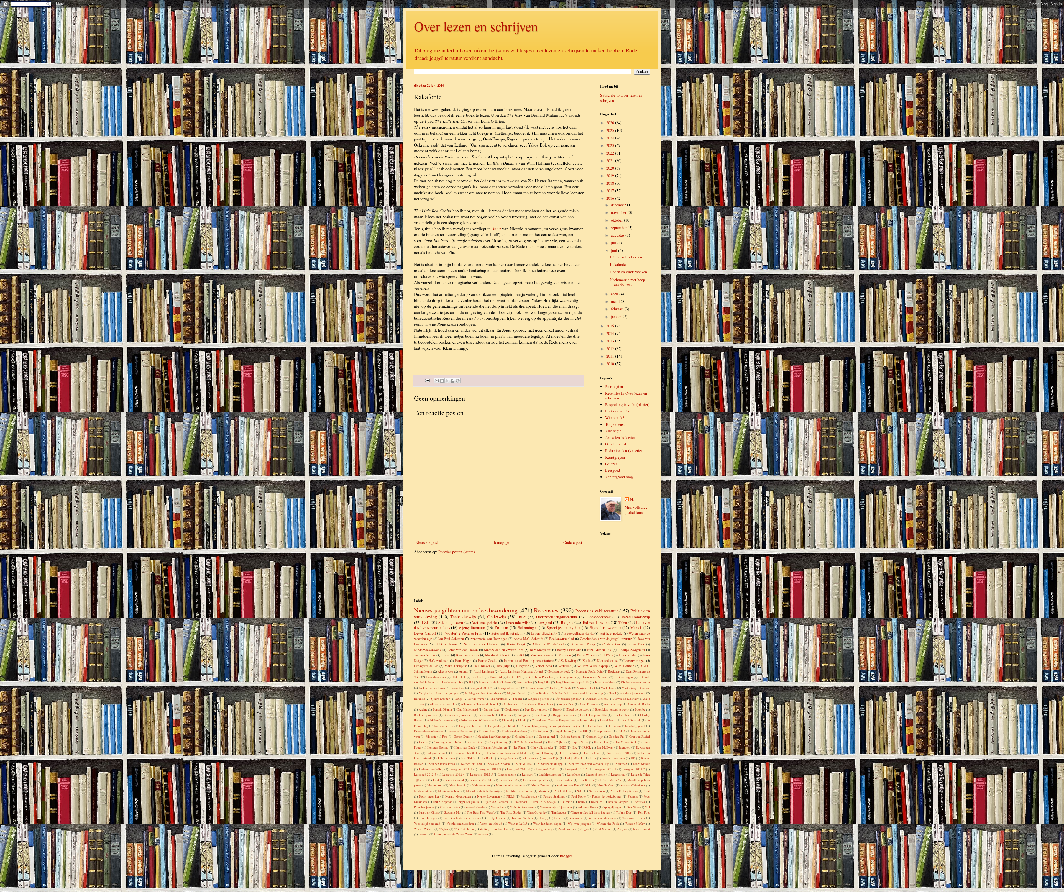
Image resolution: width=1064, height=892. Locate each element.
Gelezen (611, 463)
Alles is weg (445, 671)
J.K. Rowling (567, 660)
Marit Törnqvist (455, 665)
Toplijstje (503, 665)
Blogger (566, 855)
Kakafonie (618, 264)
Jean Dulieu (524, 682)
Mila (588, 785)
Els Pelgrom (541, 731)
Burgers (567, 622)
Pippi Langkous (468, 801)
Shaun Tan (498, 807)
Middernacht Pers (568, 785)
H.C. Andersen (439, 660)
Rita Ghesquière (450, 807)
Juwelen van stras (613, 758)
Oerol (612, 693)
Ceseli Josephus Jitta (593, 715)
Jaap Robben (592, 753)
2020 (610, 168)
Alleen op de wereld (443, 704)
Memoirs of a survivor (511, 785)
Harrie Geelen (488, 660)
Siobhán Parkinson (522, 807)
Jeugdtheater (508, 758)
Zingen (584, 829)
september (619, 227)
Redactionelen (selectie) (623, 450)
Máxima (543, 791)
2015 (610, 326)
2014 (610, 333)
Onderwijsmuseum (633, 693)
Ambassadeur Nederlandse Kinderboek (528, 704)
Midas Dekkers (541, 785)
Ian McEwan (605, 747)
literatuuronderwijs (635, 616)
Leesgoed (612, 470)
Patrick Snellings (554, 796)
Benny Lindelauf (569, 649)
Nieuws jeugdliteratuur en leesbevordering (466, 610)
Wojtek (443, 829)
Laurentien (457, 688)
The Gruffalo (498, 698)
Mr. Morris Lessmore (519, 791)
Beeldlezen (512, 709)
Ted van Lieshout (596, 622)
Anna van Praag (583, 644)
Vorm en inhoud (491, 823)
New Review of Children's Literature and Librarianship (568, 693)
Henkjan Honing (438, 747)
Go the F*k (514, 677)
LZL (425, 622)
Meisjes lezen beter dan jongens (439, 693)
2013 (610, 341)
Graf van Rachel (639, 736)
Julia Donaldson (605, 682)
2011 (610, 356)
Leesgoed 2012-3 (425, 774)
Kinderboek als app (550, 764)
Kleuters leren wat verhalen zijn (589, 764)
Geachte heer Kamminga (494, 736)
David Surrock (631, 720)
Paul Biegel (481, 665)
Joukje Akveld (574, 758)
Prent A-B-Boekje (544, 801)
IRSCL (586, 747)
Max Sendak (457, 785)
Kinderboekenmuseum (635, 682)
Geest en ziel (547, 736)
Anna (496, 228)
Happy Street (579, 742)
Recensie (419, 698)
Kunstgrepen (615, 457)
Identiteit (624, 747)
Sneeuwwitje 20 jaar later (556, 807)
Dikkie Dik (458, 677)
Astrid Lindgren (484, 671)
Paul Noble (578, 796)
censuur (424, 834)
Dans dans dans (436, 677)
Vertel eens (543, 665)
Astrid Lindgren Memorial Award (521, 671)
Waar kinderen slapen (547, 823)
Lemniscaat (618, 774)
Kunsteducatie (607, 660)
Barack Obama (442, 709)
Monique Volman (449, 791)
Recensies (546, 610)
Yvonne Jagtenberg (540, 829)
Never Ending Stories (624, 791)
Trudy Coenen (496, 818)
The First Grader (511, 812)
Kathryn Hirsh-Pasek (442, 764)
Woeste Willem (423, 829)
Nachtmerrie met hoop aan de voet (627, 282)
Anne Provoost (588, 704)
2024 (610, 137)
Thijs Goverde (536, 812)
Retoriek (640, 801)
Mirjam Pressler (517, 693)
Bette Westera (587, 655)
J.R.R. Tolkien (569, 753)
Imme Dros (636, 644)
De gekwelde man (470, 726)
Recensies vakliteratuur (596, 611)
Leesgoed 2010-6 (426, 665)
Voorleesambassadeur (460, 823)
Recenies (596, 801)
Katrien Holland (471, 764)
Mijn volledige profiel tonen (636, 509)
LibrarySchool (535, 688)
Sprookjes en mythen (563, 627)
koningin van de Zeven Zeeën (453, 834)
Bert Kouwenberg (536, 709)
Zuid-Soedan (603, 829)
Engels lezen (562, 731)
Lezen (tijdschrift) (544, 633)
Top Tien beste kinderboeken (462, 818)
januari (617, 316)
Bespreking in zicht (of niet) (627, 404)
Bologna (522, 715)
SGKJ (520, 655)
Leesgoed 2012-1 (605, 769)
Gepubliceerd (615, 444)
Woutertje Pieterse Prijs (463, 633)
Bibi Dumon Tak (599, 649)
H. (632, 500)
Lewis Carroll (425, 633)
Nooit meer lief (429, 796)
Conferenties (611, 644)
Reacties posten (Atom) (456, 551)
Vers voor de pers (633, 818)
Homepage (500, 542)
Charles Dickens (623, 715)
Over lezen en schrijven (476, 26)
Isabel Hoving (544, 753)
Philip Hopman (442, 801)
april (615, 293)
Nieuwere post (426, 542)
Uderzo (558, 818)
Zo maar (501, 627)
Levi (436, 780)
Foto (445, 736)
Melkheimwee (481, 785)
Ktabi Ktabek (641, 764)
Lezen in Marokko (481, 780)
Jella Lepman (446, 758)
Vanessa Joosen (541, 655)
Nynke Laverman (488, 796)
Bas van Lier (492, 709)
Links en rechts (617, 411)
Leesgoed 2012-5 (481, 774)
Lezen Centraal (454, 780)
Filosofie (431, 736)
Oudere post (572, 542)
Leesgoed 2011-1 (460, 769)
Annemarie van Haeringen (489, 638)
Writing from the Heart (494, 829)
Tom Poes (644, 812)
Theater (517, 698)
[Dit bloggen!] (442, 380)
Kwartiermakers (467, 655)
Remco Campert (618, 801)
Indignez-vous (435, 753)
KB (633, 758)
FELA (621, 731)
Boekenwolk (487, 715)
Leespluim (573, 774)
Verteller (564, 665)
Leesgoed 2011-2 (481, 688)
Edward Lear (487, 731)
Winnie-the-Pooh (608, 823)
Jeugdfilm (544, 682)
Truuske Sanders (522, 818)
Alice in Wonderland (548, 644)
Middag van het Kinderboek (483, 693)
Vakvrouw (576, 818)
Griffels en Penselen (540, 677)
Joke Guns (529, 758)
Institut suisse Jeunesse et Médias (508, 753)
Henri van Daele (464, 747)
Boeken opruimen (425, 715)
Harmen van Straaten (595, 677)
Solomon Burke (588, 807)
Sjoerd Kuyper (440, 698)
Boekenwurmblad (561, 638)
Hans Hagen (463, 660)
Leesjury (527, 774)
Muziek (636, 627)
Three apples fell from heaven (590, 812)
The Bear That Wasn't (481, 812)
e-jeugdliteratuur (472, 627)
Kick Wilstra (524, 764)
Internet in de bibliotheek (495, 682)
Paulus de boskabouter (607, 796)
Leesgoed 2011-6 (576, 769)
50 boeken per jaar (568, 698)
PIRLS (510, 796)
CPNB (608, 655)
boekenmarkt (641, 829)
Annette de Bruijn (638, 704)
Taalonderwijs (463, 616)
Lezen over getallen (536, 780)
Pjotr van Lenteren (497, 801)
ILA (574, 747)
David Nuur (608, 720)
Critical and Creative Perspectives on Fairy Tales (563, 720)
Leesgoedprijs (507, 774)
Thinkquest (558, 812)
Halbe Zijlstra (557, 742)
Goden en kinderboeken (628, 272)
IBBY (521, 616)
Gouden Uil (616, 736)
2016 (610, 198)
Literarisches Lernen (626, 257)
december (619, 204)
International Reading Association (528, 660)
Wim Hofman (624, 665)
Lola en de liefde (611, 780)
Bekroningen (528, 627)
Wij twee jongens (579, 823)
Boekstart (614, 671)
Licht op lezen (445, 644)
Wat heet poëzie (484, 622)
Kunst (445, 655)
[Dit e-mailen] (436, 380)
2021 (610, 160)
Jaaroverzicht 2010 (619, 753)
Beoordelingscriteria (579, 633)
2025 (610, 130)
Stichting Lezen (450, 622)
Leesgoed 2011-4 (518, 769)
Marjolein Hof (586, 688)
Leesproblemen (595, 774)
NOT (580, 791)
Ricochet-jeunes (424, 807)
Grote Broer (476, 742)
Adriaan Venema (597, 698)
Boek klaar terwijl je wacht (612, 709)
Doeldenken (594, 726)
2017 (610, 190)
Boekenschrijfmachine (458, 715)
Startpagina (614, 386)
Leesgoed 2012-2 (633, 769)
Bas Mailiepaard (467, 709)
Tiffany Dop (624, 812)
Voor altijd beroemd (427, 823)
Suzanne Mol (452, 812)
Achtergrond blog (619, 477)
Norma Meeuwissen (458, 796)
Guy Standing (499, 742)
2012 (610, 348)
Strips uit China (429, 812)
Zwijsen (622, 829)
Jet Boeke (488, 758)
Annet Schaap (613, 704)
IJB (471, 682)
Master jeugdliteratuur (636, 688)
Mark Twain (608, 688)
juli (614, 242)
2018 (610, 183)
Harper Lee (601, 742)
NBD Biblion (562, 791)
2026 (610, 122)
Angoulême (566, 704)
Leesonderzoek (599, 616)
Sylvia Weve (476, 698)
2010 (610, 363)
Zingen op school (539, 698)
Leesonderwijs (517, 622)
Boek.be (640, 709)
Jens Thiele (468, 758)
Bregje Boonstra (563, 715)
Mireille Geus (606, 785)
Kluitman (621, 764)
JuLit (593, 758)
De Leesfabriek (443, 726)
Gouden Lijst (594, 736)
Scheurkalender (475, 807)
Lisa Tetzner (586, 780)
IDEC (562, 747)
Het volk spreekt (542, 747)
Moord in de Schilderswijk (483, 791)
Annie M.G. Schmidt (528, 638)
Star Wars (633, 807)
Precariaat (521, 801)
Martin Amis (435, 785)
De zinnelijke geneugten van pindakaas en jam (550, 726)
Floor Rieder (628, 655)
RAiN (581, 801)
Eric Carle (477, 677)
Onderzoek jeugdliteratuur (557, 616)
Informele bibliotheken (466, 753)
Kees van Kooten (499, 764)
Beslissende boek (559, 671)
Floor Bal (496, 677)
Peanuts (633, 796)
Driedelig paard (635, 726)
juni (614, 250)
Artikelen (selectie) (620, 437)
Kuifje (587, 660)
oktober (617, 220)
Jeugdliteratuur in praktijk (572, 682)
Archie (423, 709)
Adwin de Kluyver (625, 698)
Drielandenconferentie (428, 731)
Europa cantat (603, 731)
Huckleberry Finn (452, 682)
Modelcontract (423, 791)
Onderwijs (496, 616)
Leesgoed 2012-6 (509, 688)
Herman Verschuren (494, 747)
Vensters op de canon (602, 818)
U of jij (543, 818)
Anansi (463, 671)
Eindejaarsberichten (514, 731)
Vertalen (565, 655)
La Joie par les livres (432, 688)
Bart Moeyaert (540, 649)
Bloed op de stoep (577, 709)
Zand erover (566, 829)
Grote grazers (567, 677)
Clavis (522, 720)
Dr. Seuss (613, 726)
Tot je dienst (615, 424)
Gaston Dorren (463, 736)
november (619, 212)
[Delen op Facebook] (452, 380)
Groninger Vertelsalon (448, 742)
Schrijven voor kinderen (481, 644)
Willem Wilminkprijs (592, 665)
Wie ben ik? (614, 417)
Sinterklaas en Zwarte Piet (503, 649)
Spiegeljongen (612, 807)
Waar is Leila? (517, 823)
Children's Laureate (440, 720)
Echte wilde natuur (460, 731)
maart (616, 301)
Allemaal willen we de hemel (479, 704)
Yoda (518, 829)
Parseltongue (529, 796)
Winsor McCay (635, 823)
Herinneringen (623, 677)
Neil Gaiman (597, 791)
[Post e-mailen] (427, 380)
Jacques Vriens (424, 655)
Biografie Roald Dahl (589, 671)
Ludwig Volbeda (560, 688)
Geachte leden (524, 736)
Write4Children (464, 829)
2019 (610, 175)
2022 (610, 153)
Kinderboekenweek (427, 649)
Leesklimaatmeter (550, 774)
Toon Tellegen (428, 818)
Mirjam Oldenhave (633, 785)
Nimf (646, 791)
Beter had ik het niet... (507, 633)
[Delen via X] (447, 380)
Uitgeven (522, 665)
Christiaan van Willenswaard (477, 720)
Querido (567, 801)
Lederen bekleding (431, 769)
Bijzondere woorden (605, 627)
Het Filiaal (519, 747)
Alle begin (613, 431)
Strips (458, 698)
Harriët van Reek (625, 742)
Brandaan (540, 715)
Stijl (647, 807)
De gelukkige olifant (501, 726)
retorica (483, 834)
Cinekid (507, 720)
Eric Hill (582, 731)
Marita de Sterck (497, 655)
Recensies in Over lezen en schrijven (626, 396)
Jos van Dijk (550, 758)
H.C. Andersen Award (528, 742)
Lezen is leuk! (508, 780)
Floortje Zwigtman (631, 649)
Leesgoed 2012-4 (453, 774)
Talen (622, 622)
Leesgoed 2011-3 (489, 769)
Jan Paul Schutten (451, 638)
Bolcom (506, 715)
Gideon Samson (571, 736)
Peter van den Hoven (462, 649)
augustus (618, 235)
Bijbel (557, 709)
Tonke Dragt (516, 644)
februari (618, 308)
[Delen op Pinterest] (458, 380)
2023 (610, 145)
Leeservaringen (634, 660)
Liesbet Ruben (563, 780)
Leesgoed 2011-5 (547, 769)
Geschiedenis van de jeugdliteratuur (605, 638)
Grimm (423, 742)
